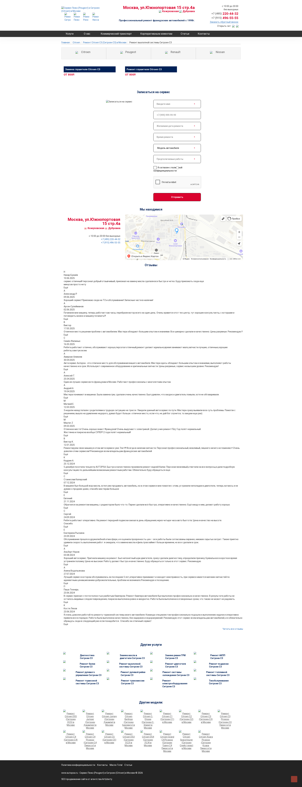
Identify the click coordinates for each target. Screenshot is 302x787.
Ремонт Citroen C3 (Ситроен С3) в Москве (104, 42)
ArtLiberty (107, 779)
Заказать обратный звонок (224, 22)
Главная (65, 42)
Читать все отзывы (233, 629)
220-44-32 (224, 14)
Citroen (76, 42)
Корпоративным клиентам (156, 33)
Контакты (204, 33)
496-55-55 (224, 18)
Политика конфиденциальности (78, 765)
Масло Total (116, 765)
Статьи (185, 33)
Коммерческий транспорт (116, 33)
